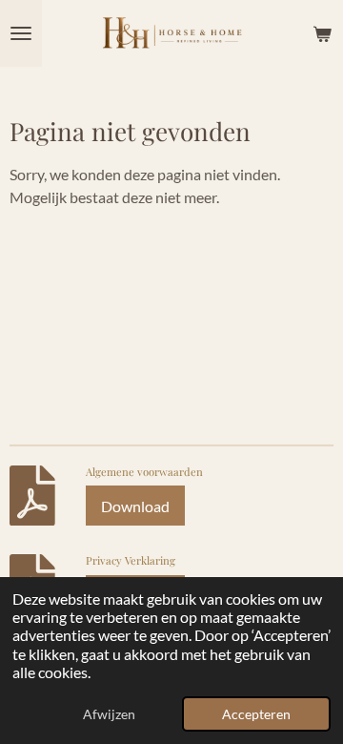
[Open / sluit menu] (21, 33)
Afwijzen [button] (109, 714)
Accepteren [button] (256, 714)
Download (135, 506)
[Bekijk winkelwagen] (322, 33)
